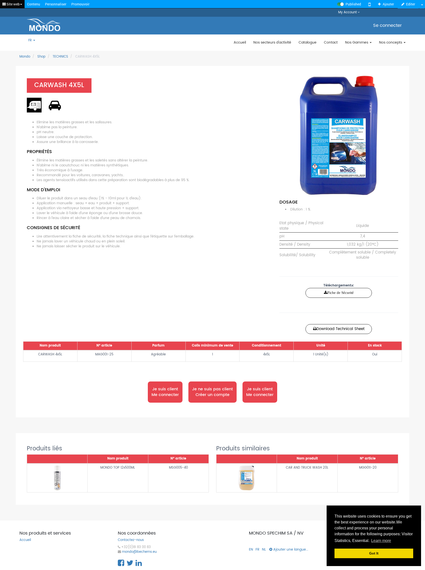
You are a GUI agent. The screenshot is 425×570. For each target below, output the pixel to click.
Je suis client (165, 392)
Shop (41, 56)
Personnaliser (55, 4)
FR (30, 40)
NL (264, 549)
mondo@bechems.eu (139, 552)
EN (251, 549)
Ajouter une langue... (290, 549)
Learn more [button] (381, 540)
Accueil (25, 540)
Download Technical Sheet (340, 329)
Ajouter (388, 4)
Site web (13, 4)
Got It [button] (374, 553)
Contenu (33, 4)
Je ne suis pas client (212, 392)
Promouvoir (80, 4)
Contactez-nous (131, 540)
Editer (410, 4)
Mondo (24, 56)
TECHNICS (60, 56)
